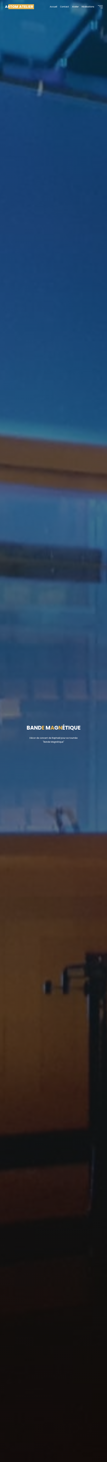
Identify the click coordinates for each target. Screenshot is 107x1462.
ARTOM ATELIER (19, 6)
